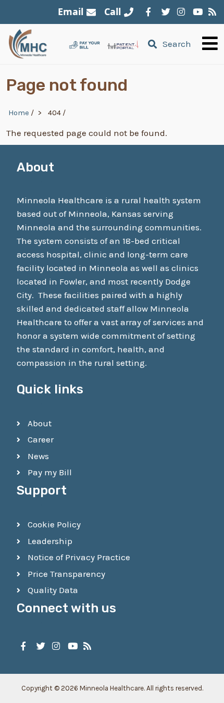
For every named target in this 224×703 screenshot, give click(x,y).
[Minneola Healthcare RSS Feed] (211, 12)
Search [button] (177, 44)
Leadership (50, 541)
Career (41, 439)
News (38, 456)
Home (18, 112)
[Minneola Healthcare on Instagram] (179, 12)
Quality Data (53, 590)
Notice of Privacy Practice (79, 557)
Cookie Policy (54, 524)
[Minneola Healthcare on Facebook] (148, 12)
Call (112, 11)
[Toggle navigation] (210, 44)
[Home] (28, 44)
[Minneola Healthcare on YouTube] (195, 12)
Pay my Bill (50, 472)
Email (70, 11)
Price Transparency (66, 574)
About (40, 423)
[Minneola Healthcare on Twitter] (164, 12)
